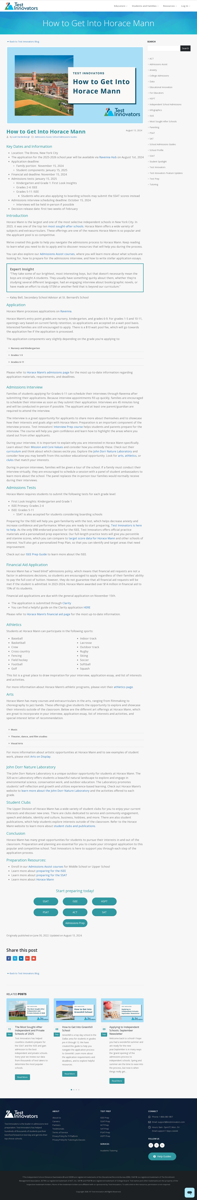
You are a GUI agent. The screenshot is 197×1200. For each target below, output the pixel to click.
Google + (27, 958)
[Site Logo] (21, 6)
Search (151, 41)
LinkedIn (21, 958)
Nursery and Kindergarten (25, 348)
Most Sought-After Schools (163, 121)
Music (14, 729)
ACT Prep (104, 1125)
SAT (152, 138)
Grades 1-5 (17, 355)
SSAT (152, 155)
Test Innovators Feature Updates (166, 173)
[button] (75, 348)
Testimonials (58, 1128)
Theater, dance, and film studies (29, 736)
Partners (56, 1125)
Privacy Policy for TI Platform (65, 1136)
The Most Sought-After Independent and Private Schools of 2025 (29, 1030)
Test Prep (154, 178)
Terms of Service (60, 1132)
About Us (56, 1117)
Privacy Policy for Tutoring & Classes (68, 1140)
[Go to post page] (27, 1010)
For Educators (157, 92)
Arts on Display (40, 756)
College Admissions (159, 75)
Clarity (66, 603)
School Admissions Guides (64, 137)
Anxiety (153, 70)
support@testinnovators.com (171, 1122)
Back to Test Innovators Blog (24, 41)
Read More (22, 1077)
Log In (184, 5)
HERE (87, 607)
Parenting (154, 127)
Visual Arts (17, 743)
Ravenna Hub (108, 157)
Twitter (15, 958)
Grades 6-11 (17, 362)
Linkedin (162, 1145)
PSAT (152, 132)
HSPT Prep (105, 1136)
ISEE (152, 115)
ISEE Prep (104, 1117)
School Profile (156, 150)
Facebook (8, 958)
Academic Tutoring (108, 1150)
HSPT (152, 98)
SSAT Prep (105, 1121)
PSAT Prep (105, 1132)
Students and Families (144, 5)
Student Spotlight (158, 161)
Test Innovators (157, 167)
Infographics (156, 110)
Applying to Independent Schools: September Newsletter (124, 1030)
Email (33, 958)
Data (152, 81)
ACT (152, 58)
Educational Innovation (161, 87)
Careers (56, 1121)
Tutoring (154, 184)
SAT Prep (104, 1128)
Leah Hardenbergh (21, 137)
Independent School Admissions (165, 104)
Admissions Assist (43, 137)
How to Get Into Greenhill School (77, 1028)
